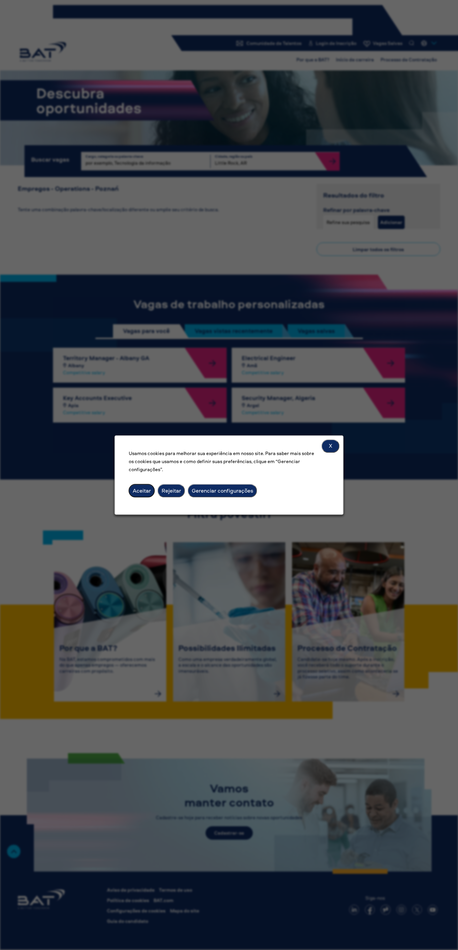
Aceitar (142, 490)
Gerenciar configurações (222, 490)
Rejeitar (171, 490)
